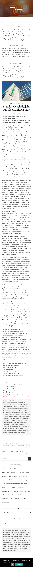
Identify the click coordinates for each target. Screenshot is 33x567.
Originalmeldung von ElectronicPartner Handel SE (17, 395)
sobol (27, 445)
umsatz (18, 447)
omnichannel (21, 445)
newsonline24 (17, 64)
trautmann (12, 447)
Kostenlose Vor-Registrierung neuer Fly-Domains (15, 40)
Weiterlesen (19, 564)
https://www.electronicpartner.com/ (13, 375)
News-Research (17, 45)
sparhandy (5, 447)
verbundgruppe (26, 447)
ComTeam (5, 443)
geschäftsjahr (6, 445)
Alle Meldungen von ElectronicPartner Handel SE (16, 397)
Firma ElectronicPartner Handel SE (13, 451)
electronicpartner (14, 443)
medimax (13, 445)
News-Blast (17, 26)
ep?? (21, 443)
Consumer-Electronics (16, 103)
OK (12, 564)
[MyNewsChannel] (16, 7)
